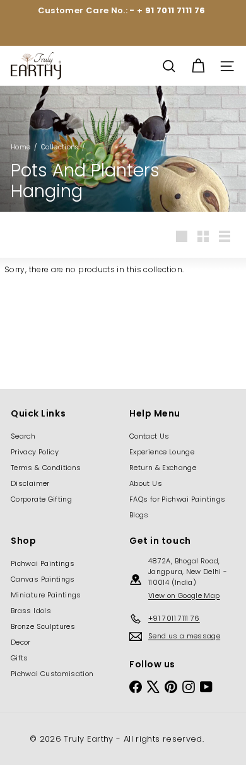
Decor (21, 642)
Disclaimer (30, 483)
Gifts (19, 658)
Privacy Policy (35, 452)
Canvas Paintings (43, 579)
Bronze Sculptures (43, 626)
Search (23, 436)
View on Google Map (184, 595)
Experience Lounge (161, 452)
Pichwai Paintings (42, 563)
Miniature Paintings (46, 595)
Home (20, 147)
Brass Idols (31, 611)
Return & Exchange (162, 468)
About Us (145, 483)
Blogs (139, 515)
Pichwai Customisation (52, 674)
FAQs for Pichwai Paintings (177, 499)
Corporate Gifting (41, 499)
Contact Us (149, 436)
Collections (59, 147)
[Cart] (198, 66)
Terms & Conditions (46, 468)
